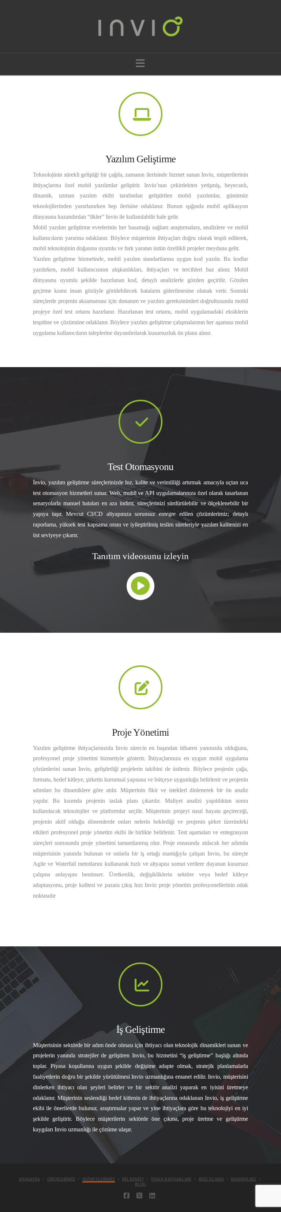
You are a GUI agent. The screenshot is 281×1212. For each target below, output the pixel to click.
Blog (140, 1184)
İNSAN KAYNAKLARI (171, 1179)
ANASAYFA (29, 1179)
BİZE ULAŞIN (211, 1179)
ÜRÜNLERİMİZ (61, 1179)
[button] (140, 63)
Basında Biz (243, 1179)
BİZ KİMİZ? (133, 1179)
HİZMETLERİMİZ (98, 1179)
